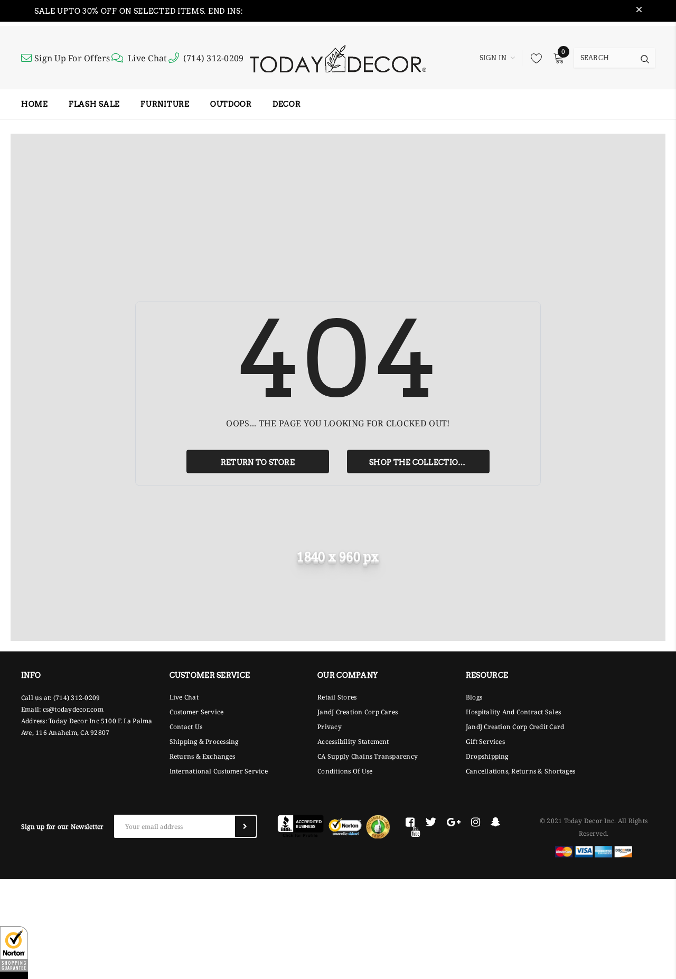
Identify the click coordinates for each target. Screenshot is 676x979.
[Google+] (454, 822)
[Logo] (338, 57)
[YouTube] (415, 831)
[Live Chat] (118, 58)
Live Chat (147, 58)
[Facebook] (410, 822)
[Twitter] (430, 822)
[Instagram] (475, 822)
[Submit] (245, 826)
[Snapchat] (496, 822)
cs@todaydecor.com (73, 709)
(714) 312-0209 (213, 58)
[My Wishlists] (533, 58)
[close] (639, 11)
